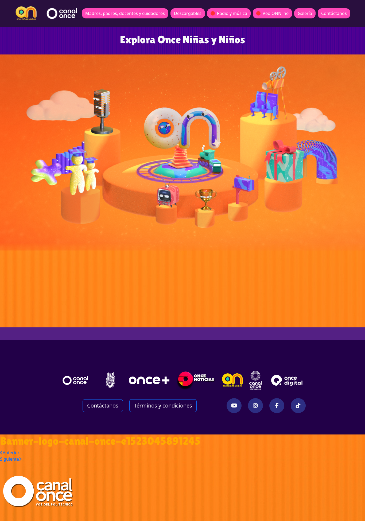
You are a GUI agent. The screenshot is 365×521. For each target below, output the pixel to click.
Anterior (11, 453)
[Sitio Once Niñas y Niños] (232, 380)
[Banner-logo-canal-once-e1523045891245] (42, 491)
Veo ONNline (276, 13)
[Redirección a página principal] (26, 13)
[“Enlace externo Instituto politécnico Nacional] (110, 380)
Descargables (187, 13)
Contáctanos (334, 13)
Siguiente (9, 459)
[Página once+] (149, 380)
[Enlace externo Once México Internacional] (255, 380)
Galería (305, 13)
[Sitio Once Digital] (287, 380)
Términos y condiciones (163, 405)
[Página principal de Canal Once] (75, 380)
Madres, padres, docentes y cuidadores (125, 13)
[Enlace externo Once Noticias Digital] (196, 380)
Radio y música (232, 13)
